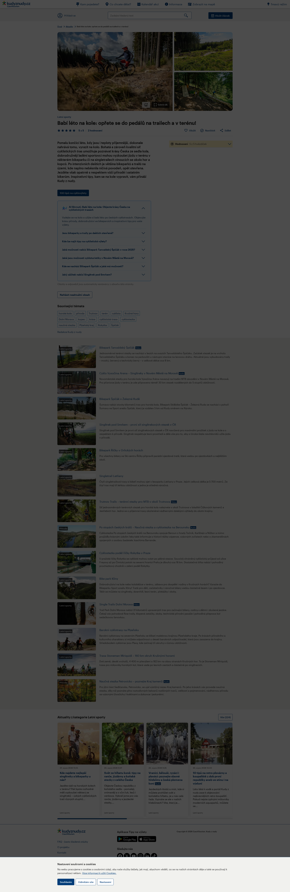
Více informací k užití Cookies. (99, 873)
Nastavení (105, 882)
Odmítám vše (85, 882)
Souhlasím (66, 882)
